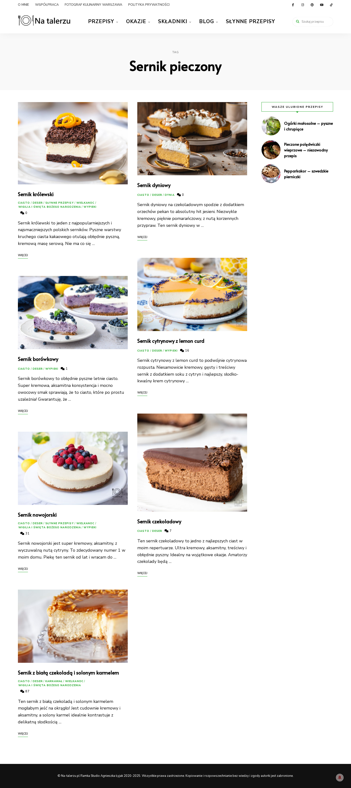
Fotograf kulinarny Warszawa (93, 4)
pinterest (312, 5)
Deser (38, 203)
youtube (321, 5)
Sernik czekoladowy (159, 521)
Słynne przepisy (250, 21)
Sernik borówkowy (38, 358)
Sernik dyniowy (153, 184)
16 (186, 350)
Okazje (136, 21)
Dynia (170, 195)
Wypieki (90, 207)
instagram (302, 5)
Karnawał (54, 681)
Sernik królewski (35, 194)
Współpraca (47, 4)
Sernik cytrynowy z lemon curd (170, 340)
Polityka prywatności (149, 4)
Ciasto (24, 203)
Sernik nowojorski (37, 514)
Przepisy (101, 21)
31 (27, 533)
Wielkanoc (85, 203)
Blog (206, 21)
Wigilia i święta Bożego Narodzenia (49, 207)
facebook (293, 5)
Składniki (172, 21)
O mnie (23, 4)
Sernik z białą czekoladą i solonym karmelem (68, 672)
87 (27, 691)
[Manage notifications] (340, 777)
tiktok (331, 5)
